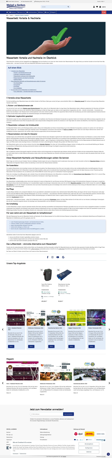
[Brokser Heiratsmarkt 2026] (96, 317)
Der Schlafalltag (18, 88)
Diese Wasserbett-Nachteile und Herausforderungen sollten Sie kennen (28, 81)
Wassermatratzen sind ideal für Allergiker (24, 78)
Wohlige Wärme (18, 79)
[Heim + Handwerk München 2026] (15, 317)
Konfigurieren (88, 447)
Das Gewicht (17, 84)
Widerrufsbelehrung (45, 432)
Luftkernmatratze (35, 249)
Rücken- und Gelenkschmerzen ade (22, 72)
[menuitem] (7, 12)
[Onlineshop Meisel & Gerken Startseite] (16, 6)
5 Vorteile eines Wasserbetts (18, 71)
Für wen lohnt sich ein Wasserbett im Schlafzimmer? (23, 89)
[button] (101, 1)
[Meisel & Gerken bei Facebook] (47, 257)
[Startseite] (7, 15)
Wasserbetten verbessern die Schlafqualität (24, 76)
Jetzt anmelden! (68, 414)
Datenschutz (23, 453)
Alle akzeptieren (89, 444)
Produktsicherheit (45, 289)
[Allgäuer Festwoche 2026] (76, 317)
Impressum (15, 453)
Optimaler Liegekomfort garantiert (22, 74)
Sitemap (42, 437)
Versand (64, 456)
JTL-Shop (104, 456)
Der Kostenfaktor (18, 83)
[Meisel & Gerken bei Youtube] (58, 257)
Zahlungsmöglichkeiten (45, 434)
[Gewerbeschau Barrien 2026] (56, 317)
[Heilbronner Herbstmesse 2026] (36, 317)
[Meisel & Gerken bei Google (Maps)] (63, 257)
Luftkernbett (61, 249)
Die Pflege (16, 86)
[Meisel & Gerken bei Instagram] (52, 257)
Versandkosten (43, 439)
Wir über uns (9, 434)
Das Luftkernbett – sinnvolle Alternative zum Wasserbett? (28, 91)
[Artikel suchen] (68, 7)
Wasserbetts (35, 61)
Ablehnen (88, 451)
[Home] (7, 12)
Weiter (11, 346)
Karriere (8, 432)
